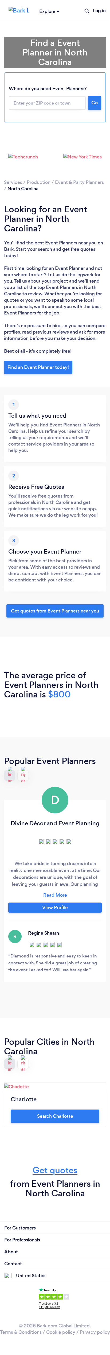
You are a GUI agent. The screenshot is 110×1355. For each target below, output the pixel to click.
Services (13, 182)
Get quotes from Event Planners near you (55, 611)
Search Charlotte (55, 1116)
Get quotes (55, 1170)
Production (38, 182)
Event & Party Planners (79, 182)
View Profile (55, 907)
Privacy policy (95, 1332)
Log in (99, 10)
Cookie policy (60, 1332)
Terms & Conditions (21, 1332)
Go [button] (94, 103)
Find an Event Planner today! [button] (38, 367)
